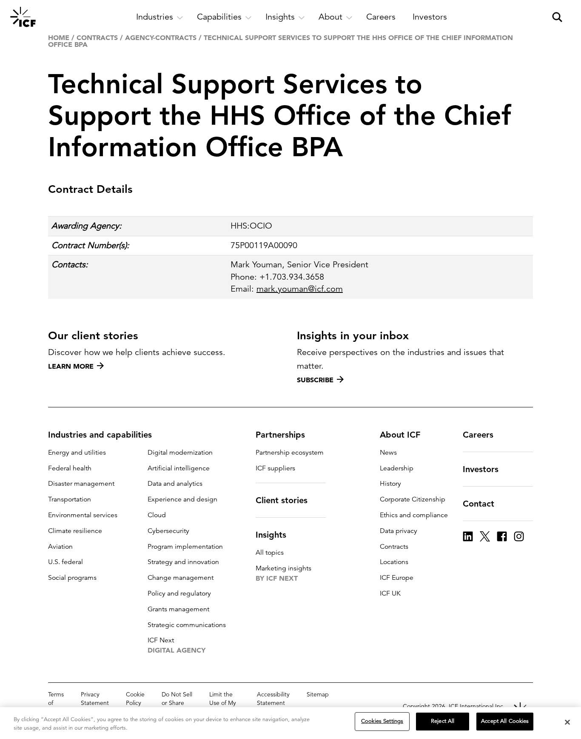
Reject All (442, 721)
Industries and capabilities (100, 435)
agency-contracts (161, 37)
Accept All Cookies (505, 721)
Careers (478, 435)
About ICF (400, 435)
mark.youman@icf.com (299, 289)
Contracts (97, 37)
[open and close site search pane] (557, 17)
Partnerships (280, 435)
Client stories (282, 500)
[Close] (567, 722)
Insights (271, 535)
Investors (480, 469)
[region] (290, 723)
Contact (478, 503)
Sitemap (318, 694)
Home (58, 37)
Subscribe (315, 380)
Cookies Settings (382, 721)
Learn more (71, 366)
